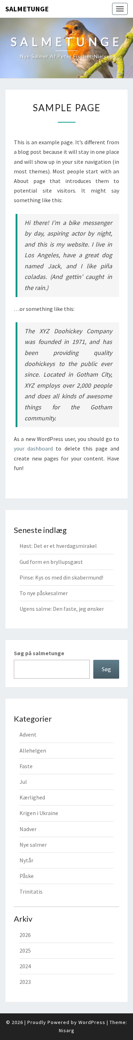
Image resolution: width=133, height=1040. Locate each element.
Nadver (28, 828)
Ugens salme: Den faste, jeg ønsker (62, 608)
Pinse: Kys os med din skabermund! (61, 577)
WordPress (91, 1022)
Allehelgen (33, 750)
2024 (25, 966)
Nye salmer (33, 844)
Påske (27, 875)
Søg (106, 669)
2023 (25, 981)
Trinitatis (31, 891)
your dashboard (33, 448)
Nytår (26, 860)
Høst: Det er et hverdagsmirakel (58, 545)
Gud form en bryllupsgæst (51, 561)
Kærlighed (32, 797)
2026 (25, 934)
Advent (28, 734)
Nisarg (66, 1030)
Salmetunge (27, 8)
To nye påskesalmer (44, 593)
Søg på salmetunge (39, 653)
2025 (25, 950)
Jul (23, 781)
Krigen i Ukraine (39, 813)
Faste (26, 766)
